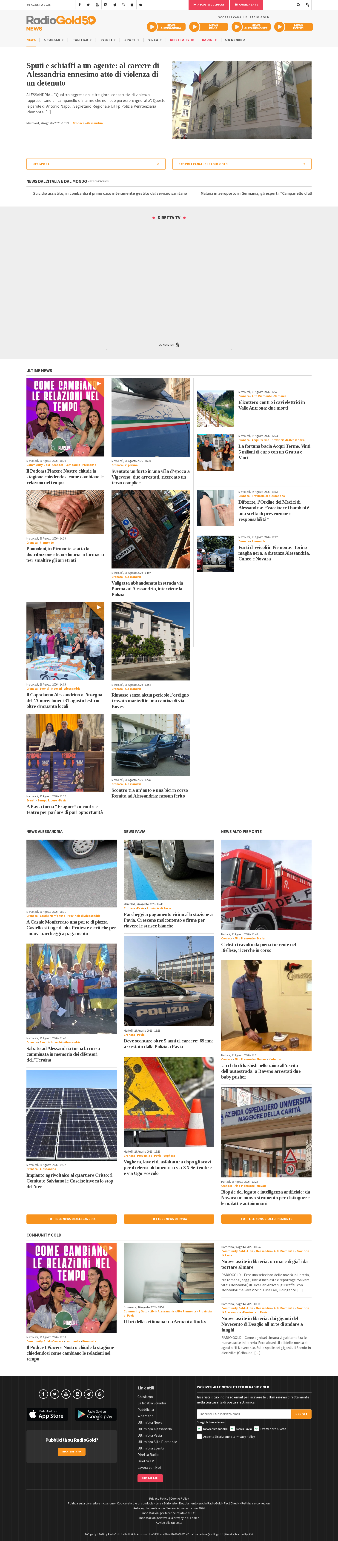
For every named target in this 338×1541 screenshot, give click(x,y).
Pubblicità (145, 1409)
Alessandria (94, 123)
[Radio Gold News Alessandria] (166, 27)
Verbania (280, 396)
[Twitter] (88, 4)
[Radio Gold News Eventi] (293, 27)
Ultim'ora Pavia (149, 1435)
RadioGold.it (115, 1534)
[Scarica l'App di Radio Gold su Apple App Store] (47, 1414)
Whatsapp (145, 1416)
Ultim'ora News (149, 1422)
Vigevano (131, 465)
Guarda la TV (248, 5)
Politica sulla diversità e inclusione (91, 1503)
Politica (80, 39)
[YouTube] (97, 4)
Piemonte (89, 465)
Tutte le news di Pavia (169, 1219)
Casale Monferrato (52, 916)
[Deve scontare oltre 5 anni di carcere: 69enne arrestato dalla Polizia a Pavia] (169, 981)
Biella (261, 938)
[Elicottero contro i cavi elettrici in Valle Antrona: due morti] (215, 408)
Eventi (106, 39)
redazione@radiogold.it (209, 1534)
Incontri (56, 689)
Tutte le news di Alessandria (72, 1219)
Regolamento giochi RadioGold (200, 1503)
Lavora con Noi (149, 1467)
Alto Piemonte (262, 396)
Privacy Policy (245, 1437)
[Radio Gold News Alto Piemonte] (251, 27)
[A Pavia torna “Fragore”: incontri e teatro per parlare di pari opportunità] (65, 753)
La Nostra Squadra (151, 1403)
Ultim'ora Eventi (150, 1448)
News (31, 39)
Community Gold (38, 465)
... (48, 112)
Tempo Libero (47, 800)
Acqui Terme (260, 440)
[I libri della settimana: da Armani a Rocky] (169, 1273)
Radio (207, 39)
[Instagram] (106, 4)
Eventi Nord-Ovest (273, 1429)
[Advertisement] (254, 612)
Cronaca (52, 39)
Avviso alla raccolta (169, 1523)
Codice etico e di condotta (135, 1503)
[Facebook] (79, 4)
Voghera (169, 1156)
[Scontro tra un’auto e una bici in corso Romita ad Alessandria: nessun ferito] (151, 745)
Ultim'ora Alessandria (154, 1429)
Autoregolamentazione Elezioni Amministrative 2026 (169, 1508)
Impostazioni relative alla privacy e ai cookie (169, 1518)
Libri (152, 1311)
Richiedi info (71, 1452)
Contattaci (150, 1478)
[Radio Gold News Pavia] (208, 27)
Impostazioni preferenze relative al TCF (169, 1513)
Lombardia (73, 465)
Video (153, 39)
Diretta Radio (148, 1454)
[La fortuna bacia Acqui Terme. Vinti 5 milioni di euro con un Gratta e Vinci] (215, 452)
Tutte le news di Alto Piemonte (266, 1219)
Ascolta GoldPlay (210, 5)
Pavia (62, 800)
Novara (261, 1059)
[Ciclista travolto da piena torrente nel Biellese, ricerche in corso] (266, 885)
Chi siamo (145, 1396)
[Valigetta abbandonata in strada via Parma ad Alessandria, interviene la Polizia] (151, 529)
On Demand (235, 39)
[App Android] (132, 4)
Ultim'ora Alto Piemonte (157, 1441)
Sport (130, 39)
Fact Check (231, 1503)
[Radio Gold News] (61, 22)
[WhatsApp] (123, 4)
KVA (251, 1534)
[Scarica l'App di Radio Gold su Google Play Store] (96, 1414)
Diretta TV (180, 39)
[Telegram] (114, 4)
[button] (169, 345)
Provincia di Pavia (159, 908)
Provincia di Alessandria (288, 440)
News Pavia (244, 1429)
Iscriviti (301, 1414)
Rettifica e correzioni (255, 1503)
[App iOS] (141, 4)
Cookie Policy (179, 1498)
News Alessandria (215, 1429)
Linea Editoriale (166, 1503)
